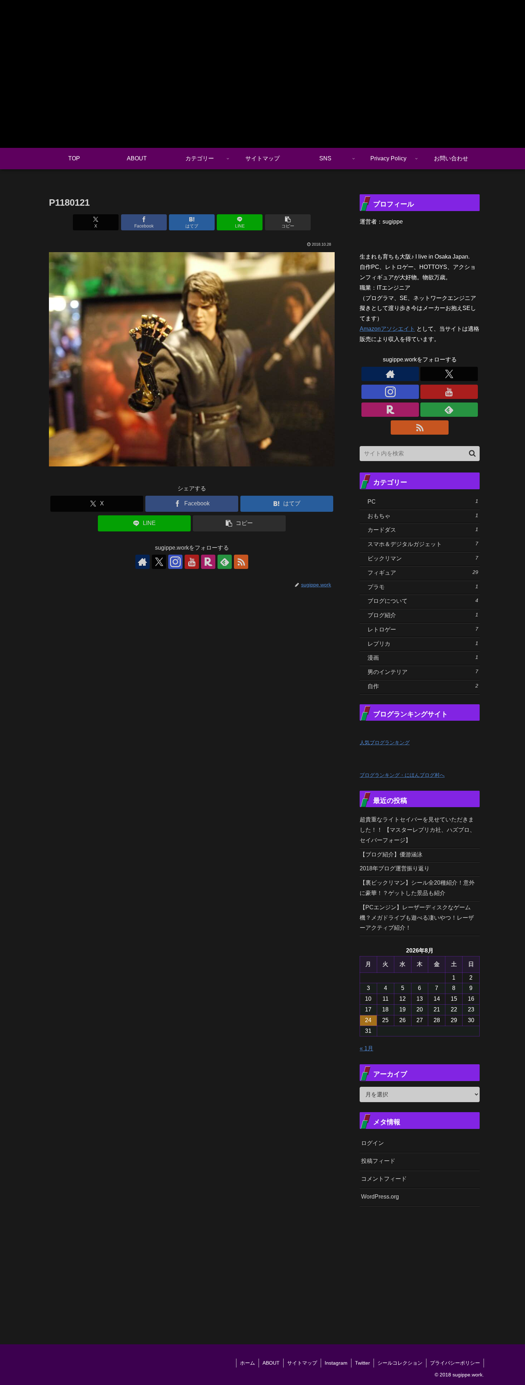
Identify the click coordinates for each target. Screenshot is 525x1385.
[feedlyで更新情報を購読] (225, 562)
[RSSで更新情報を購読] (241, 562)
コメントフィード (384, 1179)
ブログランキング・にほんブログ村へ (402, 775)
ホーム (247, 1363)
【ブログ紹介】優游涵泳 (391, 854)
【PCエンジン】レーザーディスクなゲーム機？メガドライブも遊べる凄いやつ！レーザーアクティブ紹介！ (417, 917)
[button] (288, 222)
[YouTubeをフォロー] (192, 562)
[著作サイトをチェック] (142, 562)
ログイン (372, 1143)
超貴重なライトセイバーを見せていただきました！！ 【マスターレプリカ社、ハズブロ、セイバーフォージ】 (417, 829)
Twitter (362, 1363)
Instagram (336, 1363)
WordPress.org (380, 1197)
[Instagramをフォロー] (175, 562)
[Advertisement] (442, 1266)
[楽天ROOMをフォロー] (208, 562)
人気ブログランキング (385, 742)
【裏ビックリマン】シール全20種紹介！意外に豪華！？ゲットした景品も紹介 (417, 888)
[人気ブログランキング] (375, 732)
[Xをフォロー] (159, 562)
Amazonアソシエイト (387, 329)
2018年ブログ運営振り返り (395, 868)
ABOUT (271, 1363)
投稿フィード (378, 1161)
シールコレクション (400, 1363)
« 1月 (366, 1048)
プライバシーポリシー (455, 1363)
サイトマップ (302, 1363)
